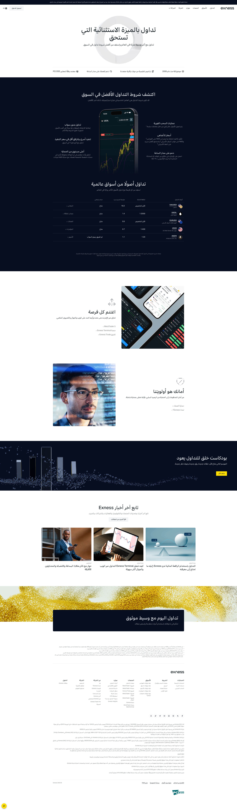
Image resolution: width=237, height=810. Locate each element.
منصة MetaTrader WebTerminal (129, 706)
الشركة (181, 8)
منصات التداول (130, 683)
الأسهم (71, 237)
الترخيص (82, 683)
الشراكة (173, 8)
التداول (212, 8)
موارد (188, 8)
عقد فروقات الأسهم (145, 689)
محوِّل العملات (113, 691)
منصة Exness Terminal (106, 330)
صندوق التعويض (79, 689)
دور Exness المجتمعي (94, 699)
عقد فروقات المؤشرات (145, 691)
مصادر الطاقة (68, 214)
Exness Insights (112, 702)
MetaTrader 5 (110, 326)
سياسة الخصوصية (154, 783)
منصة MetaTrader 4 (128, 689)
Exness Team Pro (96, 702)
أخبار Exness (97, 696)
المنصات (196, 8)
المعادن (70, 206)
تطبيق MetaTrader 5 (128, 686)
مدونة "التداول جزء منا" (111, 699)
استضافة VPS (113, 696)
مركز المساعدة (97, 694)
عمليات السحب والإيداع (161, 683)
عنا (100, 683)
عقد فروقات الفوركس (145, 683)
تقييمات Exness (96, 689)
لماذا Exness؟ (178, 410)
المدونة (99, 705)
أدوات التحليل (113, 683)
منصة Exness (130, 703)
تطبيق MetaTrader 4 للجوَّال (128, 699)
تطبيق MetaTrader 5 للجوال (128, 695)
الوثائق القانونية (80, 686)
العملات (70, 221)
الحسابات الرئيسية (179, 683)
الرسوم (165, 686)
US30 (174, 228)
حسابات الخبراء (180, 686)
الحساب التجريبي (179, 689)
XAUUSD (173, 205)
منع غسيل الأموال (166, 783)
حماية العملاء (179, 406)
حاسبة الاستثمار (113, 689)
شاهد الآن (221, 473)
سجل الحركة (114, 694)
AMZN (174, 236)
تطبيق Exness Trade (107, 334)
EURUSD (173, 220)
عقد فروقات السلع (146, 686)
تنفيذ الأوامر (164, 691)
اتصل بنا (98, 691)
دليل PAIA (145, 783)
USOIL (174, 213)
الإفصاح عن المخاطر (178, 783)
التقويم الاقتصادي (112, 686)
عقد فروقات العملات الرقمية (145, 695)
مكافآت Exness (63, 683)
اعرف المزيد (181, 754)
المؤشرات (69, 229)
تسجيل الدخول (16, 8)
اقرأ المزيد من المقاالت (118, 519)
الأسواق (204, 8)
